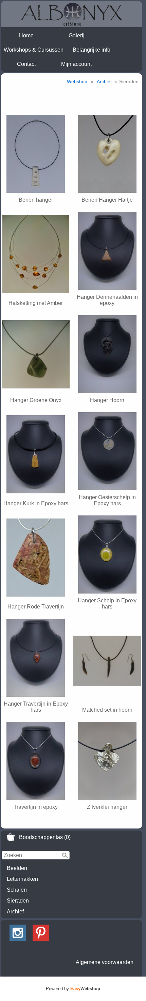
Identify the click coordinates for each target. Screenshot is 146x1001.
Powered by (73, 988)
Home (26, 35)
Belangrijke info (91, 50)
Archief (15, 911)
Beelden (17, 868)
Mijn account (76, 64)
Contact (26, 64)
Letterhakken (22, 879)
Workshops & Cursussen (33, 50)
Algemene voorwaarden (104, 962)
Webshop (77, 81)
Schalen (17, 890)
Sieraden (18, 901)
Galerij (77, 35)
